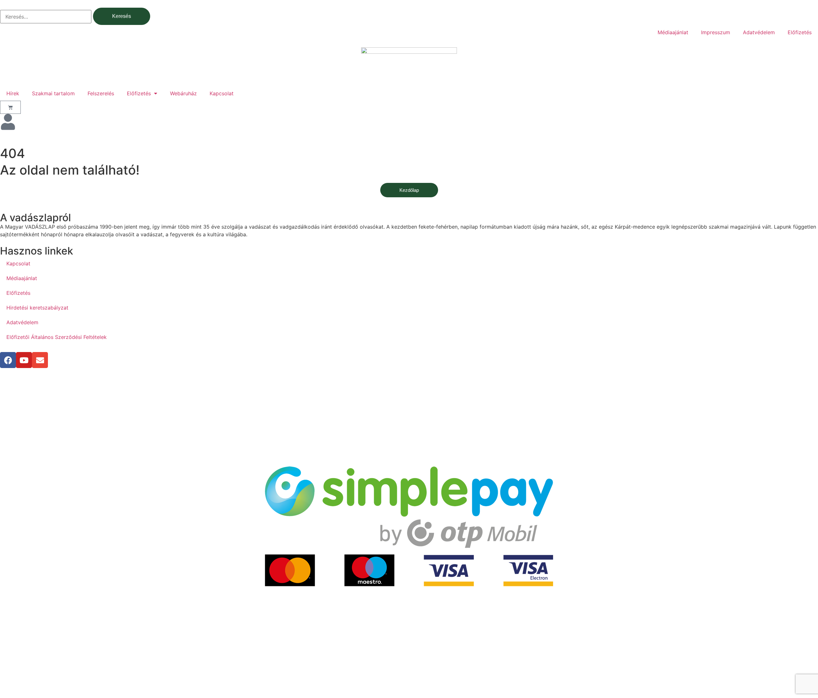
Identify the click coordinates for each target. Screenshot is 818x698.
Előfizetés (800, 32)
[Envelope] (40, 360)
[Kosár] (10, 107)
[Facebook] (8, 360)
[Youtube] (24, 360)
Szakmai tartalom (53, 93)
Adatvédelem (759, 32)
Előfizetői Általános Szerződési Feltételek (56, 337)
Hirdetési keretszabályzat (37, 307)
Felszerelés (101, 93)
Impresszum (715, 32)
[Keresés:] (45, 16)
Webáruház (183, 93)
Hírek (12, 93)
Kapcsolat (222, 93)
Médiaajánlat (673, 32)
